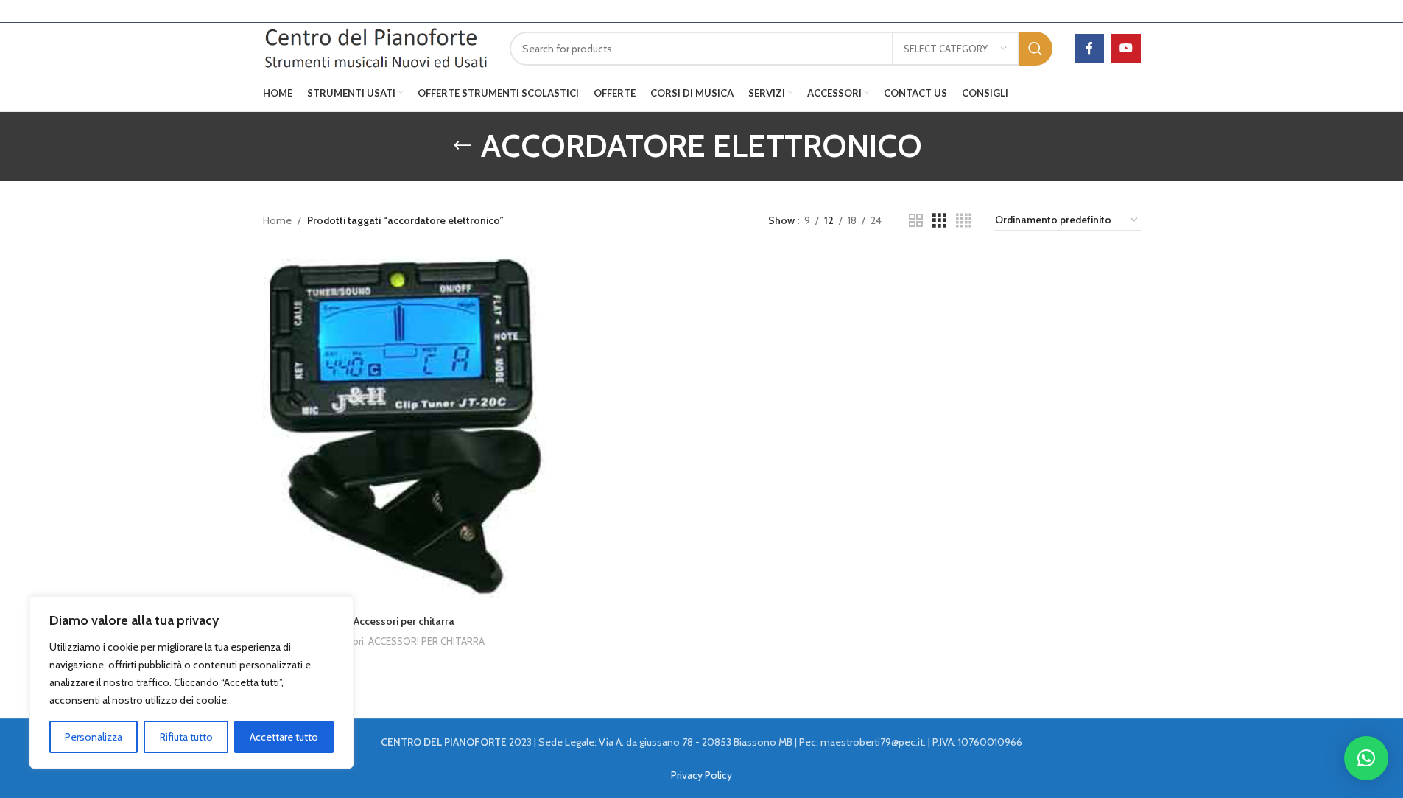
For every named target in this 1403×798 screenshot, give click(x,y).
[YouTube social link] (1126, 48)
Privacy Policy (701, 775)
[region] (191, 682)
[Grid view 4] (963, 220)
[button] (1366, 758)
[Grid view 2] (916, 220)
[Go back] (462, 146)
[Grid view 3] (939, 220)
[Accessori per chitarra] (404, 431)
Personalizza (93, 736)
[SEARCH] (1035, 49)
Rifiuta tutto (186, 736)
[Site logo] (375, 47)
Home (277, 220)
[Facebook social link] (1089, 48)
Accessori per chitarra (404, 621)
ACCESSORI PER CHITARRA (426, 641)
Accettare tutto (284, 736)
